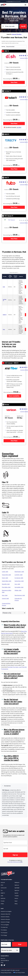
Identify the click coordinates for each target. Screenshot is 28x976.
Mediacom (17, 882)
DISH (4, 286)
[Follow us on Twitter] (4, 965)
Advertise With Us (5, 960)
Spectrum (17, 890)
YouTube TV (4, 300)
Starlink (16, 893)
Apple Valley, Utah (6, 581)
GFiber (2, 903)
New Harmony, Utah (20, 595)
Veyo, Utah (4, 595)
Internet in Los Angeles (6, 911)
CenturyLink (3, 887)
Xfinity (16, 903)
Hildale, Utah (18, 590)
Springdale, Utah (19, 587)
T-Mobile (17, 895)
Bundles (19, 34)
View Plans (16, 82)
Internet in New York (5, 914)
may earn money (10, 1)
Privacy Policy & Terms (6, 972)
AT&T (2, 885)
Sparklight (17, 887)
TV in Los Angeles (5, 924)
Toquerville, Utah (6, 574)
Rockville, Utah (6, 584)
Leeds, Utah (5, 571)
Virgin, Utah (5, 578)
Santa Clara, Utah (19, 581)
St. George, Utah (19, 578)
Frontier (3, 901)
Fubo (4, 329)
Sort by (3, 46)
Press (2, 962)
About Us (3, 958)
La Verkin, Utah (18, 574)
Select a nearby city (8, 608)
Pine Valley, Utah (6, 587)
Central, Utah (5, 598)
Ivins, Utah (17, 584)
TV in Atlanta (4, 930)
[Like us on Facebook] (2, 965)
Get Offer (19, 127)
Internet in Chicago (5, 922)
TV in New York (4, 927)
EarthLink (3, 898)
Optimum (17, 885)
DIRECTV (4, 314)
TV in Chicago (4, 935)
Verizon (16, 898)
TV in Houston (4, 932)
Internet (14, 34)
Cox (1, 890)
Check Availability (14, 396)
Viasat (16, 901)
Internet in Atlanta (5, 916)
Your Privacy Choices (20, 972)
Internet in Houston (5, 919)
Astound (3, 882)
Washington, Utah (19, 571)
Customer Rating (24, 58)
